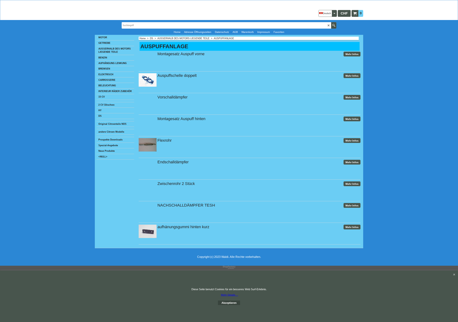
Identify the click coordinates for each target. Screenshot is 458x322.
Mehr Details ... (229, 294)
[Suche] (333, 25)
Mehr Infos (352, 54)
